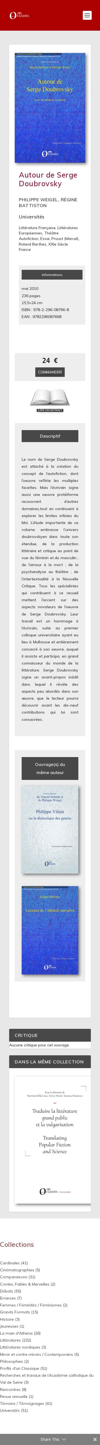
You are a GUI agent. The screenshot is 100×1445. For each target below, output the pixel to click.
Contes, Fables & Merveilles (24, 1284)
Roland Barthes (32, 244)
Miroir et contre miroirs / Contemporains (36, 1354)
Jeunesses (9, 1326)
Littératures (10, 1340)
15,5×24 (29, 302)
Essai (44, 238)
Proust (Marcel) (65, 238)
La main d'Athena (16, 1333)
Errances (8, 1298)
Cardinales (10, 1262)
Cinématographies (17, 1269)
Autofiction (28, 238)
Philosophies (11, 1361)
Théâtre (51, 233)
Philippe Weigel (38, 199)
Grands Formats (15, 1312)
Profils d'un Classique (19, 1368)
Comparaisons (13, 1276)
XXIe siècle (58, 244)
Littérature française (37, 227)
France (25, 249)
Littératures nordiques (20, 1347)
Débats (6, 1291)
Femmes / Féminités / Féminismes (31, 1305)
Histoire (7, 1319)
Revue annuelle (14, 1396)
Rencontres (10, 1389)
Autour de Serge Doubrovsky (48, 179)
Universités (31, 217)
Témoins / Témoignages (22, 1403)
